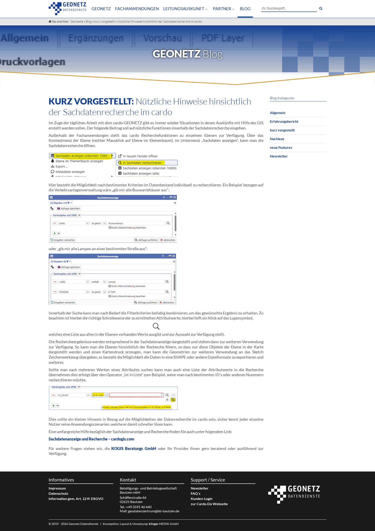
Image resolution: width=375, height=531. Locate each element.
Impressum (57, 488)
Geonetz (101, 8)
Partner (222, 8)
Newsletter (279, 156)
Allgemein (277, 113)
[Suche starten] (320, 8)
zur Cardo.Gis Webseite (209, 504)
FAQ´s (195, 493)
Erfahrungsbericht (284, 121)
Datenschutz (58, 493)
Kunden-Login (201, 498)
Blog (245, 8)
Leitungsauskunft (183, 8)
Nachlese (277, 139)
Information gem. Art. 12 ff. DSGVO (76, 498)
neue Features (281, 147)
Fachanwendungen (137, 8)
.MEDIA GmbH (164, 524)
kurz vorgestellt (104, 21)
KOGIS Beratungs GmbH (133, 448)
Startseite (77, 21)
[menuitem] (101, 9)
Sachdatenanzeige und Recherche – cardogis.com (91, 439)
